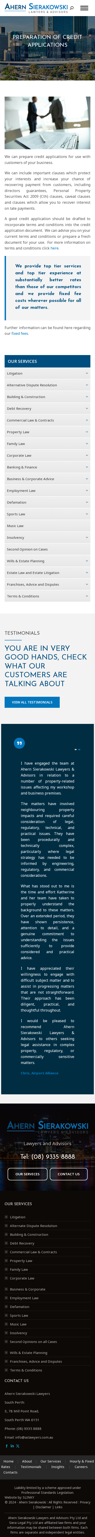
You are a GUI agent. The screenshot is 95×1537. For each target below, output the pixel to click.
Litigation (17, 1217)
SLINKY (28, 1497)
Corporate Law (22, 1278)
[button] (76, 750)
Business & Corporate (27, 1289)
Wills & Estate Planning (28, 1353)
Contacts (10, 1472)
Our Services (51, 1461)
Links (58, 1507)
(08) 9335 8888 (53, 1157)
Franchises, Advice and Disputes (36, 1361)
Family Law (19, 1269)
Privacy (85, 1502)
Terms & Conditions (26, 1370)
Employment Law (24, 1298)
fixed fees (20, 333)
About (27, 1461)
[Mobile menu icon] (84, 8)
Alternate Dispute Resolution (33, 1226)
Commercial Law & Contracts (33, 1252)
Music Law (18, 1324)
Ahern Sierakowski (32, 1502)
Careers (81, 1466)
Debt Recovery (22, 1243)
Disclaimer (43, 1507)
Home (8, 1461)
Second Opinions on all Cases (33, 1341)
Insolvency (18, 1333)
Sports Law (19, 1315)
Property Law (21, 1261)
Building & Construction (29, 1234)
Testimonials (31, 1466)
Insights (57, 1466)
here (54, 248)
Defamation (19, 1307)
